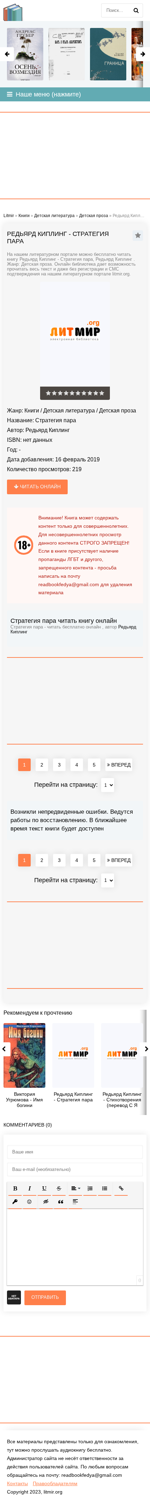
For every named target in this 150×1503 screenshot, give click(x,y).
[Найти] (136, 10)
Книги (31, 410)
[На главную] (17, 10)
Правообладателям (55, 1483)
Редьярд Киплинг (47, 430)
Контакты (17, 1483)
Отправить (45, 1297)
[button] (15, 1188)
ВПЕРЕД (120, 765)
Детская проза (117, 410)
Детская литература (69, 410)
